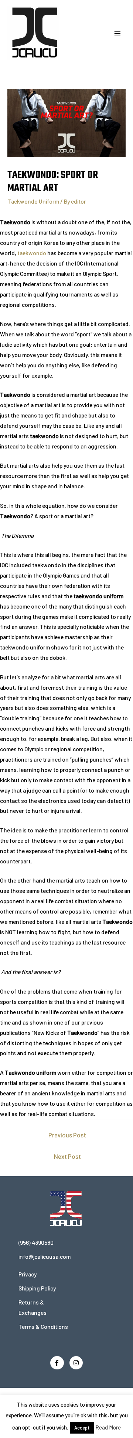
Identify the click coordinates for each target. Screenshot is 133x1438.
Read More (108, 1427)
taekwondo (31, 252)
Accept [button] (82, 1428)
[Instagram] (76, 1363)
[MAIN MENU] (117, 33)
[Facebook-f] (57, 1363)
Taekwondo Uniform (33, 201)
